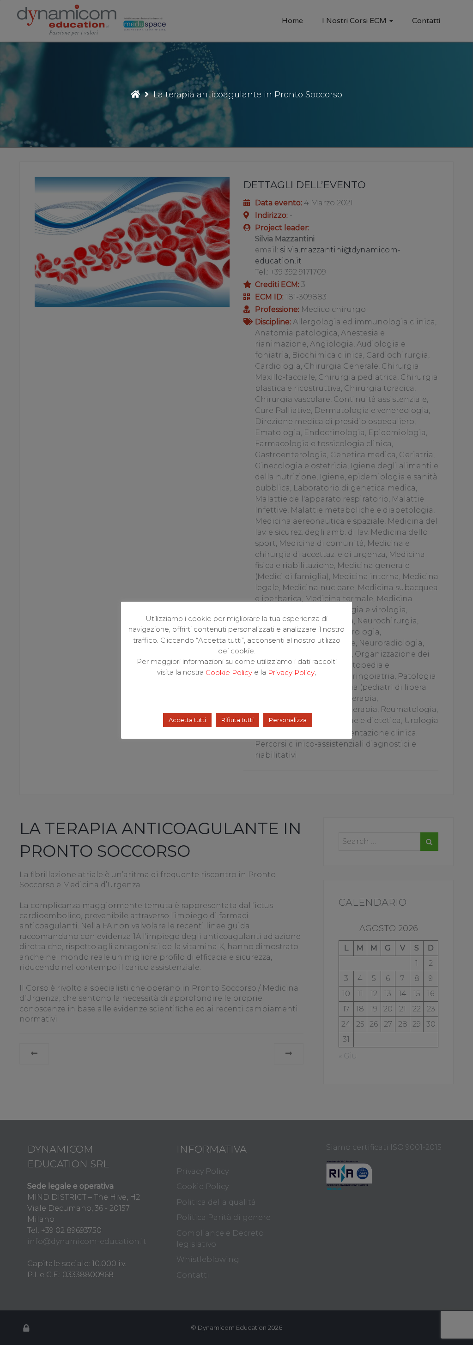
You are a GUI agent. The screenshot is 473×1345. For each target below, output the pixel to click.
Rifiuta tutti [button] (237, 719)
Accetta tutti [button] (187, 719)
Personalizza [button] (288, 719)
